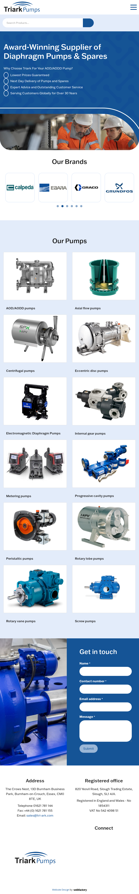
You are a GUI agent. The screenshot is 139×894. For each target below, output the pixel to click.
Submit (88, 748)
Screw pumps (85, 621)
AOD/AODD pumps (20, 308)
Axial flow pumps (88, 308)
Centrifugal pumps (20, 371)
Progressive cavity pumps (94, 496)
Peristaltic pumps (19, 558)
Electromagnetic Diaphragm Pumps (33, 433)
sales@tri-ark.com (39, 815)
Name (84, 663)
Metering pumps (18, 496)
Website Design (60, 889)
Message (87, 716)
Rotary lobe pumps (89, 558)
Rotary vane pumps (20, 621)
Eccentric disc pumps (91, 371)
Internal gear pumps (90, 433)
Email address (91, 699)
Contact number (92, 681)
